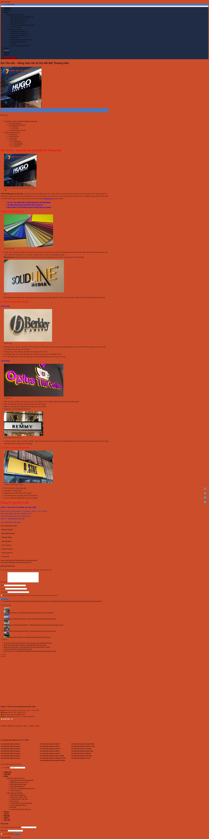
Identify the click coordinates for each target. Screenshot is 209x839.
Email (3, 589)
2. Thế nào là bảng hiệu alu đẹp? (17, 125)
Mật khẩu (4, 831)
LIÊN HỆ (6, 55)
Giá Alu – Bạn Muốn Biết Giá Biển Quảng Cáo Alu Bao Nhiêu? (29, 202)
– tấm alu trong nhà (17, 143)
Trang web (4, 592)
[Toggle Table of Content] (2, 118)
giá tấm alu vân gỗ (62, 601)
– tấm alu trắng (13, 138)
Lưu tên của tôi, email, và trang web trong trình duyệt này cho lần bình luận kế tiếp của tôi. (30, 595)
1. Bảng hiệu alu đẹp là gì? (15, 123)
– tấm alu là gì (16, 146)
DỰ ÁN (6, 13)
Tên (2, 585)
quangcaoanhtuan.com (16, 518)
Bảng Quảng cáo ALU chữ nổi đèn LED (21, 17)
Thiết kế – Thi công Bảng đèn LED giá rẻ (22, 25)
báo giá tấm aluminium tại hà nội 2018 (45, 601)
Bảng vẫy (13, 44)
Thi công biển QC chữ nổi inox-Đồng (21, 39)
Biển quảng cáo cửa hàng (14, 29)
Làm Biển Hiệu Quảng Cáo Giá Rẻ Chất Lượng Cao (25, 205)
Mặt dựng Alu (14, 37)
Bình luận (4, 582)
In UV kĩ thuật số (15, 27)
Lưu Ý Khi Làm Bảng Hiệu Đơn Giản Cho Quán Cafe (16, 562)
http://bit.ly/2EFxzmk (12, 522)
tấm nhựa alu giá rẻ (96, 601)
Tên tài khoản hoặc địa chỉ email (11, 827)
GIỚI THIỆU (7, 10)
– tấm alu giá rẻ (13, 140)
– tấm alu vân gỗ (13, 134)
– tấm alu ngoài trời (17, 144)
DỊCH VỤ (6, 48)
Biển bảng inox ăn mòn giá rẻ (19, 19)
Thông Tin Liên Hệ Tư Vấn (12, 132)
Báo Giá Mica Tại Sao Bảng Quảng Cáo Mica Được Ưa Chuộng (29, 207)
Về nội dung (16, 128)
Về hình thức (15, 126)
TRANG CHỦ (7, 8)
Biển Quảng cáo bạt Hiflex (18, 21)
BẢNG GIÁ (7, 53)
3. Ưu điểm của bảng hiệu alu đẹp (17, 130)
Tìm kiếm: (7, 768)
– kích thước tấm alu (14, 136)
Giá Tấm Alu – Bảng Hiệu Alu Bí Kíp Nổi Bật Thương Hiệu (21, 121)
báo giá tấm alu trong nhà (11, 601)
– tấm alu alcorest (17, 141)
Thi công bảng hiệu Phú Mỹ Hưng (20, 46)
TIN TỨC (6, 50)
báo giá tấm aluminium (27, 601)
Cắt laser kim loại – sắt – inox (19, 35)
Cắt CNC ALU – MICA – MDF (18, 33)
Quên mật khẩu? (6, 837)
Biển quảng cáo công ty (17, 23)
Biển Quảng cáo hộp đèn (17, 31)
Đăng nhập (17, 834)
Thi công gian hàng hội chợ (18, 42)
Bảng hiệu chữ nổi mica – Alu (16, 15)
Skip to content (5, 2)
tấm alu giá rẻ (73, 601)
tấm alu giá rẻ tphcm (83, 601)
